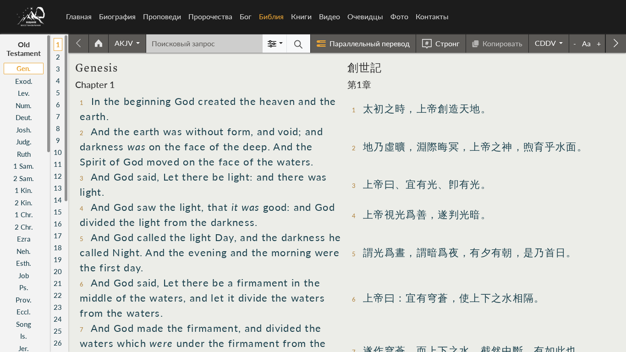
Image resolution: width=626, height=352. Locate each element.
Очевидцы (365, 16)
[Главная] (31, 16)
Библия (273, 16)
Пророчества (210, 16)
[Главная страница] (98, 43)
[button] (127, 43)
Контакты (432, 16)
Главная (79, 16)
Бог (246, 16)
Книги (301, 16)
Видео (329, 16)
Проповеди (162, 16)
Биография (117, 16)
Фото (399, 16)
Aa (586, 43)
